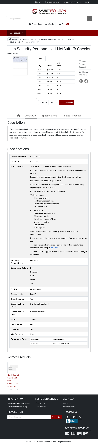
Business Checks (29, 39)
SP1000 (54, 247)
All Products (18, 33)
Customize (68, 102)
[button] (89, 18)
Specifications (49, 115)
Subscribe (56, 417)
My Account (41, 406)
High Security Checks (19, 42)
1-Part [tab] (41, 58)
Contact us (77, 2)
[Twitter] (73, 417)
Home (14, 39)
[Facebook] (67, 417)
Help (39, 2)
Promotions (37, 24)
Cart (64, 24)
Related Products (71, 115)
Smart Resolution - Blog (17, 406)
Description (31, 115)
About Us (67, 403)
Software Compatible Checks (50, 39)
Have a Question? (83, 73)
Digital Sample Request (83, 64)
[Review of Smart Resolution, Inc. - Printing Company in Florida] (72, 420)
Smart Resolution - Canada (19, 403)
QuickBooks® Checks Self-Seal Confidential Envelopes (13, 380)
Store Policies (69, 406)
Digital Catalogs (53, 2)
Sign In (51, 24)
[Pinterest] (80, 417)
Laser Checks (70, 39)
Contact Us (40, 403)
